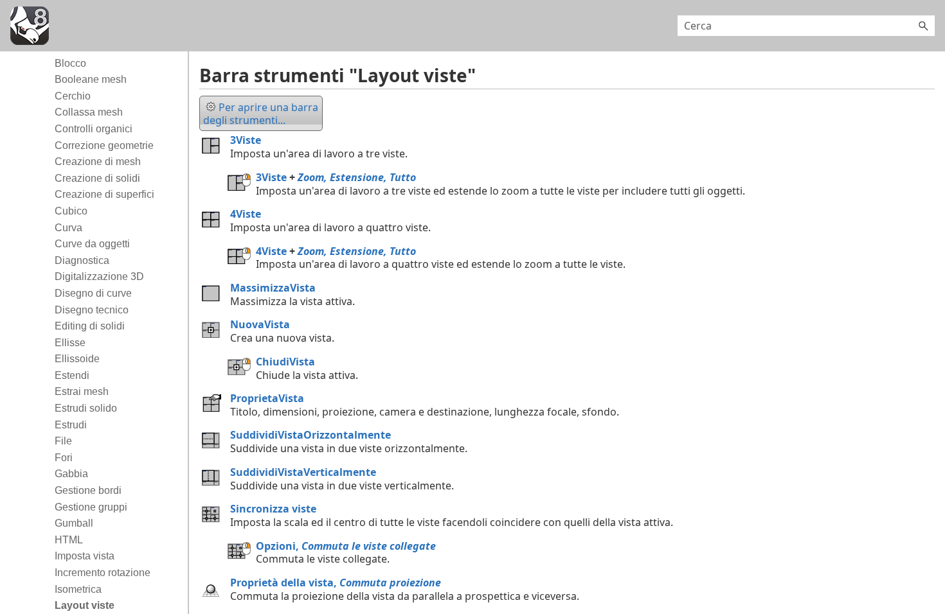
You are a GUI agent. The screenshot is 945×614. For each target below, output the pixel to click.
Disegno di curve (93, 293)
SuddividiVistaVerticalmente (303, 472)
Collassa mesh (89, 112)
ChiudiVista (285, 362)
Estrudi (71, 424)
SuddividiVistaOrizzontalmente (310, 435)
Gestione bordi (88, 490)
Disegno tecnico (92, 309)
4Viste (245, 214)
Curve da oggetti (92, 243)
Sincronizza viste (273, 509)
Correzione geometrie (104, 145)
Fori (64, 457)
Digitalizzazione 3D (99, 276)
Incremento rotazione (102, 572)
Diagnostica (82, 260)
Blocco (70, 63)
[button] (923, 25)
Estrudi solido (86, 408)
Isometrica (78, 589)
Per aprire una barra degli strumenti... (260, 114)
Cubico (71, 211)
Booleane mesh (91, 79)
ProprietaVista (267, 398)
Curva (68, 227)
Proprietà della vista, (335, 582)
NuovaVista (260, 324)
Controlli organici (93, 128)
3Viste (245, 140)
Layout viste (84, 605)
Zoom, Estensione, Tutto (357, 177)
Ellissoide (77, 358)
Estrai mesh (82, 391)
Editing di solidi (90, 325)
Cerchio (73, 96)
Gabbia (71, 473)
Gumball (74, 523)
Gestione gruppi (91, 507)
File (63, 440)
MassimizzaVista (273, 288)
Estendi (72, 375)
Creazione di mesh (98, 161)
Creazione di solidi (97, 178)
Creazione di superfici (104, 194)
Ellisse (70, 342)
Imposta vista (84, 555)
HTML (69, 539)
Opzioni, (346, 546)
